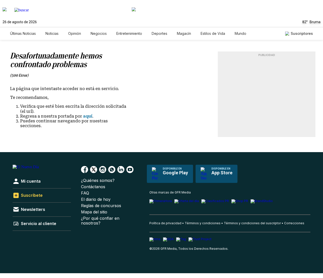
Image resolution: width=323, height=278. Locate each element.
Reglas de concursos (101, 205)
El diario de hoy (96, 199)
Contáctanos (93, 186)
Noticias (52, 33)
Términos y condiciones (203, 223)
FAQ (85, 193)
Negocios (99, 33)
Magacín (184, 33)
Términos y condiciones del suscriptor (252, 223)
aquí (87, 116)
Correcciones (294, 223)
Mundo (240, 33)
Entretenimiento (129, 33)
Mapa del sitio (94, 212)
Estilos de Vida (213, 33)
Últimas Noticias (23, 33)
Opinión (74, 33)
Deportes (159, 33)
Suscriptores (302, 33)
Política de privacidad (165, 223)
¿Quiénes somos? (98, 180)
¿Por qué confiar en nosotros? (100, 221)
